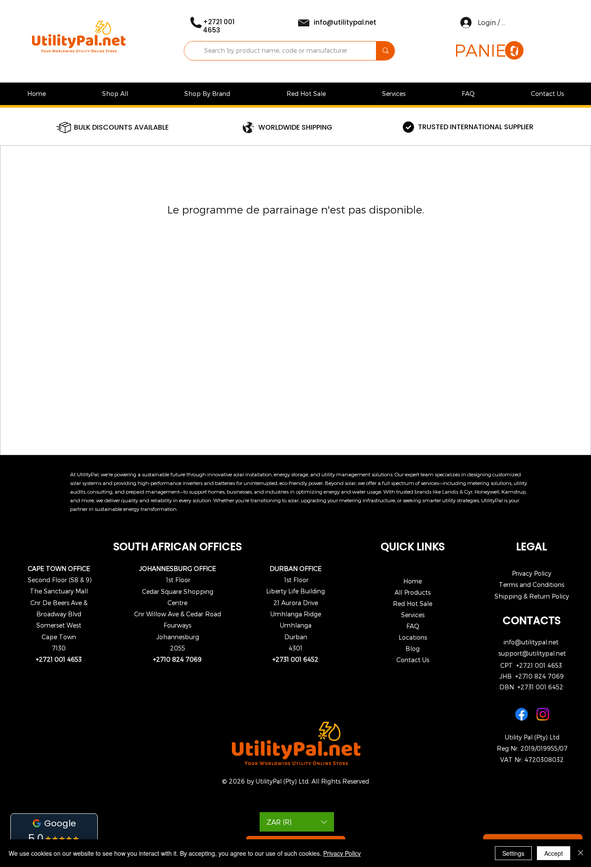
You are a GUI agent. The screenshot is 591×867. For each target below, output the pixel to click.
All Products (412, 592)
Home (412, 581)
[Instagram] (542, 714)
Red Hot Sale (412, 603)
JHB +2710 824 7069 (531, 676)
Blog (412, 648)
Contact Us (412, 659)
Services (412, 614)
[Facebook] (521, 714)
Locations (412, 637)
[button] (489, 51)
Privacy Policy (531, 573)
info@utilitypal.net (531, 642)
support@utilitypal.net (532, 653)
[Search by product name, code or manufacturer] (385, 50)
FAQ (412, 626)
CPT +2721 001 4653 (531, 665)
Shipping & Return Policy (532, 596)
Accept (553, 853)
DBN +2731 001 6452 (531, 687)
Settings (513, 853)
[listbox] (297, 822)
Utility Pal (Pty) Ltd (532, 737)
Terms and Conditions (531, 584)
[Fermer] (580, 853)
